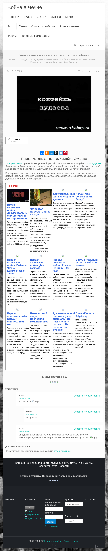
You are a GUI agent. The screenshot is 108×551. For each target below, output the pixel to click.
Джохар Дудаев (93, 163)
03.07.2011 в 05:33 (24, 431)
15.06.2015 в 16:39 (31, 414)
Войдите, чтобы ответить (87, 395)
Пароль (49, 512)
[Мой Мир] (51, 153)
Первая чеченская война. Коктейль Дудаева (54, 62)
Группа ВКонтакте (89, 45)
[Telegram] (61, 153)
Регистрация (52, 526)
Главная (11, 59)
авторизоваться (62, 451)
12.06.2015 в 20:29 (24, 398)
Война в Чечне (24, 7)
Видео (24, 59)
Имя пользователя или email (53, 502)
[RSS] (52, 545)
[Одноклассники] (47, 153)
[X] (56, 153)
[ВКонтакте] (42, 153)
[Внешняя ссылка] (50, 382)
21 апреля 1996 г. (14, 163)
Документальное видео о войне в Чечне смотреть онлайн (64, 59)
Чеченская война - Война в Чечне (61, 541)
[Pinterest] (65, 153)
